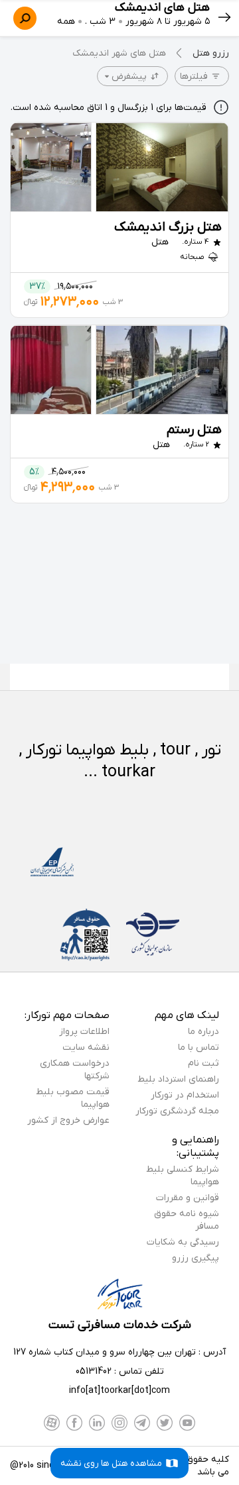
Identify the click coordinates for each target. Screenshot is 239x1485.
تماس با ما (198, 1047)
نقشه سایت (86, 1047)
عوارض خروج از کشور (68, 1120)
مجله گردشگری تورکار (177, 1111)
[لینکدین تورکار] (97, 1423)
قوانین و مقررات (187, 1198)
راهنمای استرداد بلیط (178, 1079)
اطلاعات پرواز (84, 1031)
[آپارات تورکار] (52, 1423)
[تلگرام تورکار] (142, 1423)
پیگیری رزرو (195, 1258)
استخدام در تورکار (185, 1095)
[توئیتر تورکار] (165, 1423)
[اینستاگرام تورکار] (119, 1423)
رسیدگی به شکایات (183, 1242)
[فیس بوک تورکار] (74, 1423)
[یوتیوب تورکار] (187, 1423)
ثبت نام (203, 1063)
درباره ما (203, 1031)
